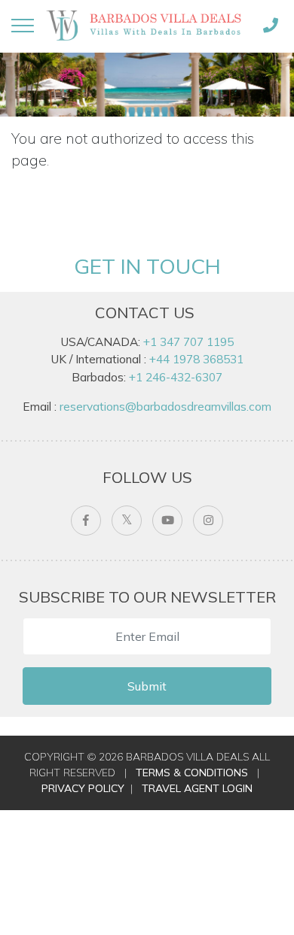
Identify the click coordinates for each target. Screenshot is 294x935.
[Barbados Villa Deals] (146, 25)
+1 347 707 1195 (188, 342)
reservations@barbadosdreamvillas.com (165, 406)
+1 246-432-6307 (175, 377)
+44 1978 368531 (196, 359)
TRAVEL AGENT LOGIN (197, 788)
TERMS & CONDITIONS (192, 772)
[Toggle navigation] (22, 26)
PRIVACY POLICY (82, 788)
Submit (147, 686)
